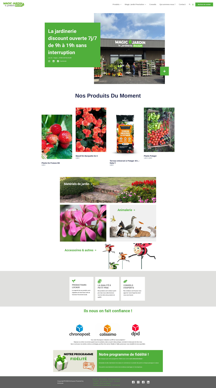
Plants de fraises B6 (51, 163)
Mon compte (103, 379)
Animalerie (125, 210)
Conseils (152, 4)
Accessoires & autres (79, 250)
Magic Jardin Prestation (134, 4)
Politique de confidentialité (102, 385)
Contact (182, 4)
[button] (120, 4)
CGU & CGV (116, 385)
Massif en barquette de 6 (87, 156)
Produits (116, 4)
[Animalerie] (134, 210)
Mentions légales (105, 383)
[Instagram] (138, 382)
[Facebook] (133, 382)
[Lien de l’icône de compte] (193, 4)
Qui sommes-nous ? (168, 4)
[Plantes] (78, 210)
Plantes (71, 210)
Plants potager (150, 156)
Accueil (95, 379)
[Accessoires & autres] (95, 250)
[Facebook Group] (143, 382)
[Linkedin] (148, 382)
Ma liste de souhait (114, 379)
